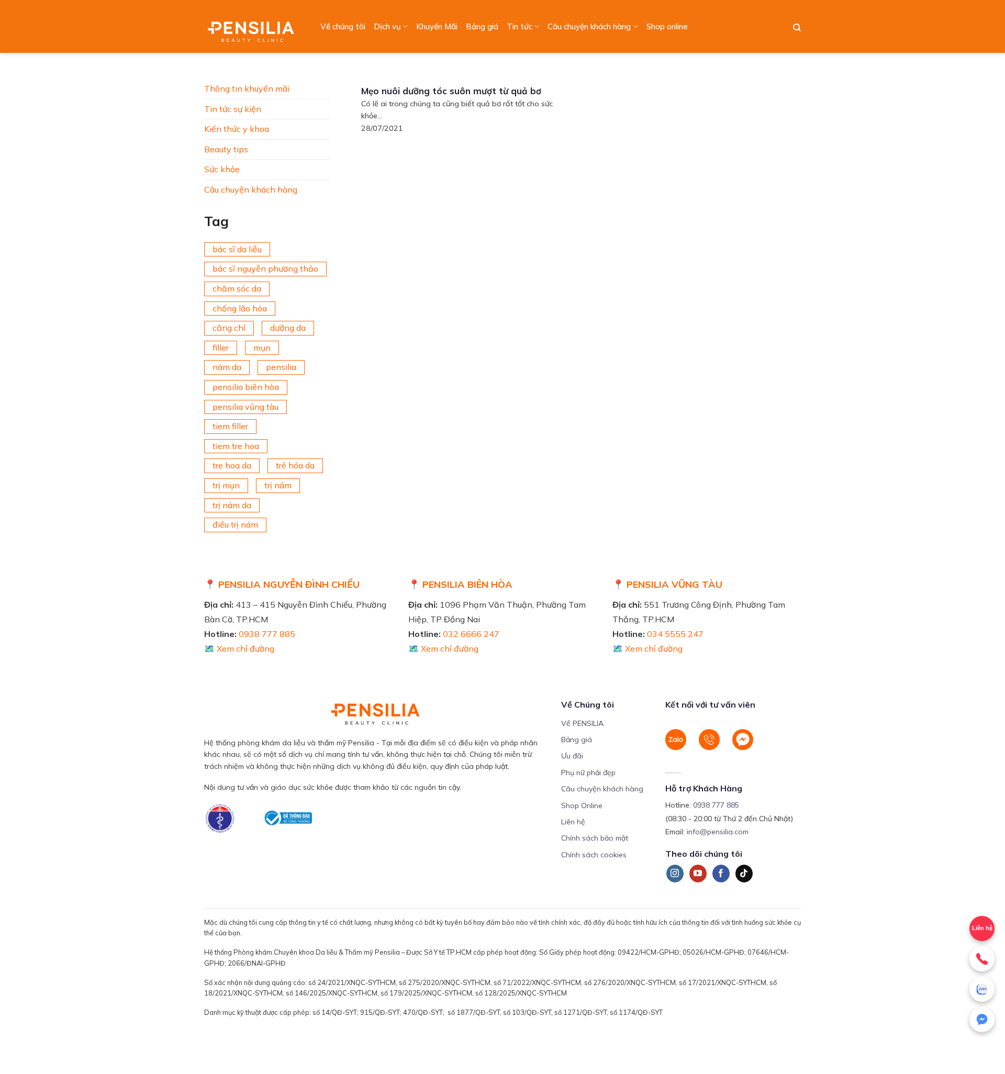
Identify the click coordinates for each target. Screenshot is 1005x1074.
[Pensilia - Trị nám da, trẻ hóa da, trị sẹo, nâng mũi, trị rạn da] (253, 26)
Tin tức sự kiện (232, 109)
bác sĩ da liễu (237, 249)
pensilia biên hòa (246, 387)
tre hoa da (232, 465)
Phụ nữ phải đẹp (588, 772)
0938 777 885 (267, 634)
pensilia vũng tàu (245, 406)
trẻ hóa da (295, 465)
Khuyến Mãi (436, 26)
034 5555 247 (675, 634)
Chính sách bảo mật (594, 838)
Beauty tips (226, 149)
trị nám (278, 485)
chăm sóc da (237, 288)
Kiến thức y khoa (236, 129)
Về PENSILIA (582, 723)
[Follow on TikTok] (744, 873)
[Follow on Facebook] (721, 873)
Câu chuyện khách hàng (589, 26)
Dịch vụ (387, 26)
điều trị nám (235, 524)
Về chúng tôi (342, 26)
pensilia (281, 367)
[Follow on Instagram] (675, 873)
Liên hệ (982, 928)
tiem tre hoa (236, 446)
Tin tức (519, 26)
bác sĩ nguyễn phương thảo (265, 268)
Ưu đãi (572, 755)
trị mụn (226, 485)
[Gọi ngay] (982, 958)
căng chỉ (229, 327)
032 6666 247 (471, 634)
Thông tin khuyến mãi (246, 88)
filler (221, 347)
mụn (262, 347)
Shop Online (581, 805)
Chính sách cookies (594, 854)
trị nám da (232, 505)
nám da (227, 367)
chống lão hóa (240, 308)
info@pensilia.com (718, 831)
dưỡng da (288, 327)
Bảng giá (482, 26)
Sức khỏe (222, 169)
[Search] (797, 28)
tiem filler (230, 426)
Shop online (667, 26)
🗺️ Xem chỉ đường (239, 648)
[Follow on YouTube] (698, 873)
